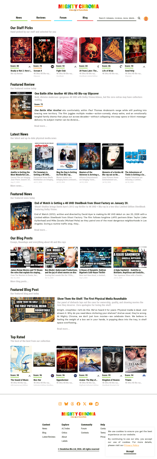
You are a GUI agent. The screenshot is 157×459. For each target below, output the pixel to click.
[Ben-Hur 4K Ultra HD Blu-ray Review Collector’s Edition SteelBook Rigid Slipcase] (44, 359)
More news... (17, 185)
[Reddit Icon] (97, 404)
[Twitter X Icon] (84, 404)
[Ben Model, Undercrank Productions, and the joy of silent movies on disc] (61, 257)
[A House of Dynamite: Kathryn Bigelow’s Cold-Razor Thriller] (95, 257)
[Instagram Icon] (60, 404)
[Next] (143, 51)
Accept (130, 451)
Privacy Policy (131, 445)
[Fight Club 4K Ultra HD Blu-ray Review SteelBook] (67, 50)
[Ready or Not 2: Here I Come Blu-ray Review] (21, 50)
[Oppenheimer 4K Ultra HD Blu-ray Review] (67, 359)
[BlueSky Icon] (66, 404)
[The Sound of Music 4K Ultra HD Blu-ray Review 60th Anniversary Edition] (21, 359)
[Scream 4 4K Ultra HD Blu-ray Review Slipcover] (44, 50)
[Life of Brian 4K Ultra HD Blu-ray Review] (113, 50)
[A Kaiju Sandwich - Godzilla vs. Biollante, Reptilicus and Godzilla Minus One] (130, 257)
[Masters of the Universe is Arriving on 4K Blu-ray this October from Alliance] (90, 156)
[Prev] (14, 51)
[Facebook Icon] (78, 404)
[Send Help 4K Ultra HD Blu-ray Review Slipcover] (136, 50)
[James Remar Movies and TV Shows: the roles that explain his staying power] (27, 257)
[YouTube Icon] (91, 404)
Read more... (40, 125)
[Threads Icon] (72, 404)
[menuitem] (18, 18)
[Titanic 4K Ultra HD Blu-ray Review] (136, 359)
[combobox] (116, 18)
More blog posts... (19, 281)
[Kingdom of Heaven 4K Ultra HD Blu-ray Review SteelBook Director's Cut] (113, 359)
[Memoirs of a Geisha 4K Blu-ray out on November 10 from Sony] (113, 156)
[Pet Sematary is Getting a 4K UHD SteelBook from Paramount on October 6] (44, 156)
